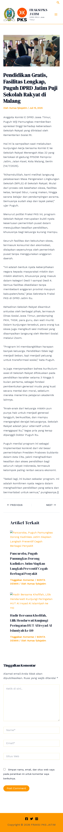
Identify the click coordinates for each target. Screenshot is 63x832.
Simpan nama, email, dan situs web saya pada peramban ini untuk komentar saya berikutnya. (28, 774)
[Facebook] (26, 818)
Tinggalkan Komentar (22, 580)
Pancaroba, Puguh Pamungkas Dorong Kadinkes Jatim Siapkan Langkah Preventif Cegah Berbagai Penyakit (29, 563)
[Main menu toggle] (56, 14)
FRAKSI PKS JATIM (38, 12)
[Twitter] (31, 818)
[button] (58, 3)
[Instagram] (36, 818)
